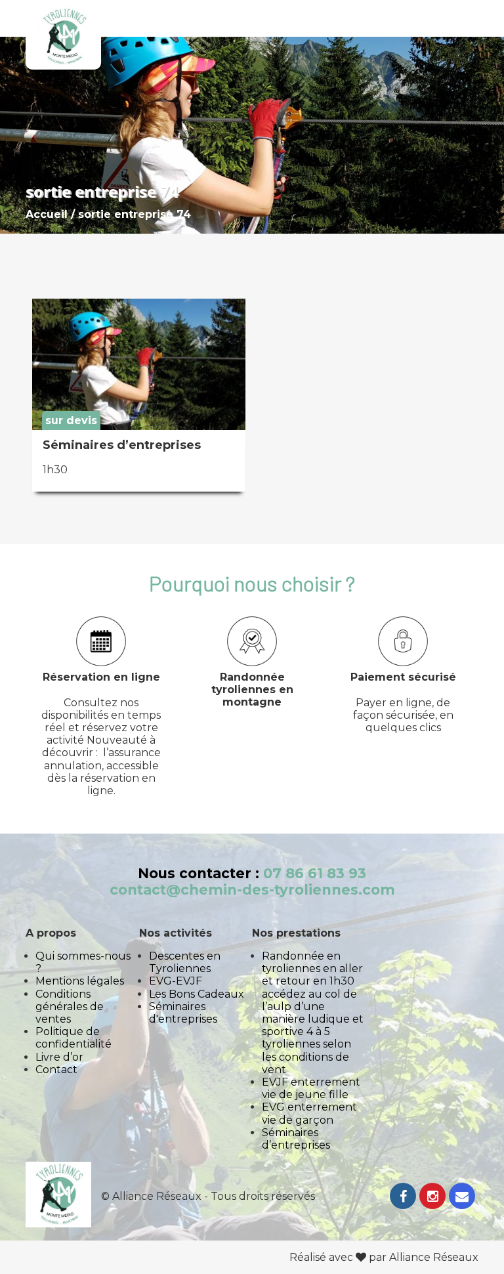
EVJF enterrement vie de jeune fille (311, 1088)
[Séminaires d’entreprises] (138, 426)
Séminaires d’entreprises (296, 1138)
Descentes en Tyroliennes (184, 962)
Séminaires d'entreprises (183, 1012)
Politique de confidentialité (73, 1037)
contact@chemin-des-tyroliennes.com (252, 889)
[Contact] (462, 1197)
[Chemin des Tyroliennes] (63, 38)
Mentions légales (79, 981)
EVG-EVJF (175, 981)
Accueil (47, 214)
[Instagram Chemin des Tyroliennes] (432, 1197)
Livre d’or (59, 1057)
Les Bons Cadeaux (196, 994)
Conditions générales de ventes (69, 1006)
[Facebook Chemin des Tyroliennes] (403, 1197)
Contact (56, 1069)
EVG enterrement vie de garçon (309, 1113)
